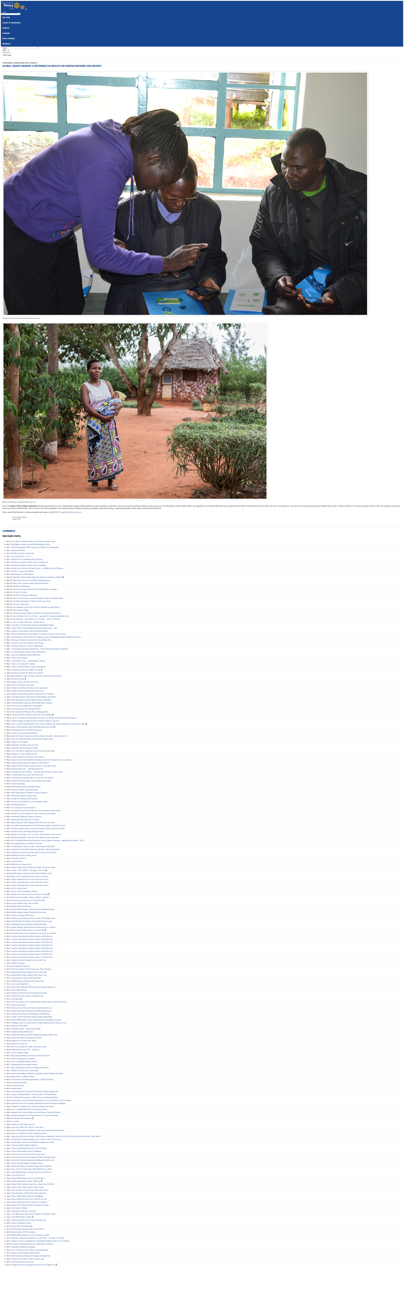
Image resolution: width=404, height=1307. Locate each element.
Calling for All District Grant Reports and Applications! (29, 688)
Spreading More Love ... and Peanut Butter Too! (27, 769)
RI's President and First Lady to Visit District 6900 (28, 900)
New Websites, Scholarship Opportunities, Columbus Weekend (32, 1079)
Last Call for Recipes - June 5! (21, 556)
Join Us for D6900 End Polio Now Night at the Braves (29, 1109)
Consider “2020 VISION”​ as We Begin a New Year (28, 870)
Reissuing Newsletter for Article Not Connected (27, 673)
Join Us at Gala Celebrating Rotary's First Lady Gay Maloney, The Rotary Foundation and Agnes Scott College (48, 724)
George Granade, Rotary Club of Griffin (24, 903)
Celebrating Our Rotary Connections (24, 1211)
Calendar (6, 33)
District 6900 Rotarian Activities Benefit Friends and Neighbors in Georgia (36, 1020)
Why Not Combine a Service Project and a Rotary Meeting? (31, 969)
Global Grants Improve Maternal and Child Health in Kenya (31, 1011)
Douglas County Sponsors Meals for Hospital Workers (30, 631)
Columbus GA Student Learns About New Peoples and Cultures (32, 1106)
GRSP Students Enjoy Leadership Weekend (25, 786)
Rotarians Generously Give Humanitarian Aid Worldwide (31, 1014)
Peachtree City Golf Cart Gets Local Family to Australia (29, 894)
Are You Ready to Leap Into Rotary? (23, 807)
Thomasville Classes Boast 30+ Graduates (25, 819)
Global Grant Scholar (19, 1005)
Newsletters (6, 52)
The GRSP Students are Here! (22, 1217)
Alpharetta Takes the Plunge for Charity (24, 748)
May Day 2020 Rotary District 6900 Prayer (26, 655)
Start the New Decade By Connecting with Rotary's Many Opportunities (36, 849)
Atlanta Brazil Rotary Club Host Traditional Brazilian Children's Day (34, 1035)
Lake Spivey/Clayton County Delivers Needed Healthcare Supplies (35, 589)
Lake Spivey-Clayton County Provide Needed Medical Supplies (33, 625)
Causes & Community (11, 23)
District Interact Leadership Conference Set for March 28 (30, 763)
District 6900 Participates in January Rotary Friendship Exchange (33, 909)
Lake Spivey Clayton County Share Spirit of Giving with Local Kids (33, 852)
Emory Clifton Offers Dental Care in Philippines (28, 1196)
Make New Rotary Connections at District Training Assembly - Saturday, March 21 (39, 736)
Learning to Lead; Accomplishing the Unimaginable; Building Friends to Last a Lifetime (40, 1241)
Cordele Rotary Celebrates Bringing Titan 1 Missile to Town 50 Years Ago (36, 1139)
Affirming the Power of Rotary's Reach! (24, 1064)
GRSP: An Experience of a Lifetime (23, 1058)
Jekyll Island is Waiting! (20, 1208)
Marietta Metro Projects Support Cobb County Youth (29, 972)
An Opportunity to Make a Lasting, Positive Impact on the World (32, 846)
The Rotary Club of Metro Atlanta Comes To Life (27, 1259)
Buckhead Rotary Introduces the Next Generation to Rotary (30, 1235)
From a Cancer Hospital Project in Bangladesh (26, 706)
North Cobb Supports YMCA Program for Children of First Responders (35, 547)
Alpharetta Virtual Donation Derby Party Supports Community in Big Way (37, 577)
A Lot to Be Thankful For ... (21, 984)
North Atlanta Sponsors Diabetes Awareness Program (29, 792)
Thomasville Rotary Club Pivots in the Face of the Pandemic (32, 715)
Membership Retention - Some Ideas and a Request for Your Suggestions (35, 837)
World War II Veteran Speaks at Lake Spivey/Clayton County (31, 921)
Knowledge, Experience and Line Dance (24, 745)
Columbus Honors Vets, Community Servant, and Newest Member (33, 933)
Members (6, 44)
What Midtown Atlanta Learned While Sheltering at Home (30, 544)
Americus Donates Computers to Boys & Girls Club (28, 960)
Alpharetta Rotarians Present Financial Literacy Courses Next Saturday (34, 1115)
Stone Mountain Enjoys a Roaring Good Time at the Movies (31, 1172)
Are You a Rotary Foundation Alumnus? (24, 891)
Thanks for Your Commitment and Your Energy (27, 559)
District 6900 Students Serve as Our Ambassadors (28, 1178)
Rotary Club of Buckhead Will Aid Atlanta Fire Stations (30, 1205)
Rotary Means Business (19, 990)
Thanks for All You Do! (19, 1043)
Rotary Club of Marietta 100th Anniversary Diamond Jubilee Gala (33, 987)
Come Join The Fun (18, 1175)
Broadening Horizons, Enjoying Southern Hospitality (29, 924)
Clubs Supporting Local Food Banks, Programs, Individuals (31, 700)
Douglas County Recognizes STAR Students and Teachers (31, 781)
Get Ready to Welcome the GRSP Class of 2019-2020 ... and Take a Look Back (37, 1238)
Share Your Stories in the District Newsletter (26, 1037)
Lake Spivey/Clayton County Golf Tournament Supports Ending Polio (34, 1091)
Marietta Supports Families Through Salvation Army (28, 912)
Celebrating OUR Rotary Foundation (23, 1247)
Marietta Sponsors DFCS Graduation (23, 1232)
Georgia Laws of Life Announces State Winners (28, 643)
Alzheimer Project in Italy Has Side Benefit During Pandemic (31, 703)
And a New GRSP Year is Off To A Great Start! (27, 1127)
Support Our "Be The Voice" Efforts (24, 1040)
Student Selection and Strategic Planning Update (27, 831)
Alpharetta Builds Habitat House (22, 1031)
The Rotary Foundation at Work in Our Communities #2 (29, 562)
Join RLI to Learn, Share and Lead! (23, 1124)
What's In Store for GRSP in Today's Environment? (29, 667)
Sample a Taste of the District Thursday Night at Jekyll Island (32, 1017)
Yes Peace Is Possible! (20, 592)
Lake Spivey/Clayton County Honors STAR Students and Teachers (33, 697)
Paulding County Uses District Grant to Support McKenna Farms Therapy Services (39, 1023)
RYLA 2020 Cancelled (19, 658)
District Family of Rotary (21, 610)
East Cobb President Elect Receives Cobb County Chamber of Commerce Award (38, 825)
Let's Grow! (15, 1121)
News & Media (9, 39)
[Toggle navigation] (26, 9)
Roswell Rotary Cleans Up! (21, 966)
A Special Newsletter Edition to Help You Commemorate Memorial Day (37, 613)
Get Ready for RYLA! (18, 804)
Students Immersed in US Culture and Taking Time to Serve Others (33, 867)
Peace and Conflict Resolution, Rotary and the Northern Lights (32, 739)
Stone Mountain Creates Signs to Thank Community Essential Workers (36, 607)
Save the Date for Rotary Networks (22, 1262)
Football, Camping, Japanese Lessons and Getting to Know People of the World (37, 828)
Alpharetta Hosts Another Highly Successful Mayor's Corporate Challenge (36, 1112)
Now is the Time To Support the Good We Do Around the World (33, 751)
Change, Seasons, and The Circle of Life (24, 682)
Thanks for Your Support (19, 742)
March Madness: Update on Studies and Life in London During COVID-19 (36, 676)
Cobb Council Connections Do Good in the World (28, 1154)
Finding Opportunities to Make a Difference (26, 1181)
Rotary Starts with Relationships (22, 1226)
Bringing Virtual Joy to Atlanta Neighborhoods (27, 646)
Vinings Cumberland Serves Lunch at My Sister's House (29, 879)
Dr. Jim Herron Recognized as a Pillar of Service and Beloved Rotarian (34, 1097)
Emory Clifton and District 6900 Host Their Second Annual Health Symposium (37, 1130)
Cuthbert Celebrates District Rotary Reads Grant (27, 691)
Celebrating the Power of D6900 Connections (26, 730)
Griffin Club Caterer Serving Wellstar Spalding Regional (31, 580)
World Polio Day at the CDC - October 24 (25, 1049)
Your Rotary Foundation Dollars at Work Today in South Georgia (33, 541)
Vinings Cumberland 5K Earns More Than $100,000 (29, 1148)
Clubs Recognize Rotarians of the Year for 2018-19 (28, 1229)
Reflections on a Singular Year (21, 864)
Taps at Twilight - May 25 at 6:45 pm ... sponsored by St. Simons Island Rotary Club (41, 616)
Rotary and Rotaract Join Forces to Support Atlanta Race (30, 1067)
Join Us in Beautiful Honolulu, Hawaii (24, 1061)
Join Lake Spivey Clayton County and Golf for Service (30, 1190)
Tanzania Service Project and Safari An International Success (32, 1008)
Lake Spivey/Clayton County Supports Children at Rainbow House (33, 1157)
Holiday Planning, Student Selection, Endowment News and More (33, 927)
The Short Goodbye (18, 679)
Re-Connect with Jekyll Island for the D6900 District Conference (32, 1244)
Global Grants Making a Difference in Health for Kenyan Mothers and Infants (37, 1073)
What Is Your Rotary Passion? (21, 1223)
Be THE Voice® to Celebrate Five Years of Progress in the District (33, 813)
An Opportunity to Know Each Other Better (26, 978)
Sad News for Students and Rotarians (25, 595)
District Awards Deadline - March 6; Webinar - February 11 (31, 897)
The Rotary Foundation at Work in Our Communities (28, 565)
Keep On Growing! (17, 1085)
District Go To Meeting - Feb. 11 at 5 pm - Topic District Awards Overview (36, 834)
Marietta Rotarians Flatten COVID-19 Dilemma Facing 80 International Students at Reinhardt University (46, 637)
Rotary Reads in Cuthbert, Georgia (22, 1076)
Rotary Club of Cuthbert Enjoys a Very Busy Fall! (28, 930)
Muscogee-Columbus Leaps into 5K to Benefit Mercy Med (31, 640)
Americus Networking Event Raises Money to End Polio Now (32, 936)
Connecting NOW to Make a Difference (24, 1145)
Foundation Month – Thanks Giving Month (26, 1029)
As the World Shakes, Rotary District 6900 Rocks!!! (29, 652)
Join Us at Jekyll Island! (19, 888)
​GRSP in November (18, 963)
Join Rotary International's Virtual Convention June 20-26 (32, 601)
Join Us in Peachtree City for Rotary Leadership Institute (29, 1250)
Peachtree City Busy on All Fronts (22, 553)
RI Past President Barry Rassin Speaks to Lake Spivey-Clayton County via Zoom (39, 634)
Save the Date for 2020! (19, 1082)
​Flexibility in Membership (21, 586)
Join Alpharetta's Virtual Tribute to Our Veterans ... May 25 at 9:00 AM (36, 619)
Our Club (6, 18)
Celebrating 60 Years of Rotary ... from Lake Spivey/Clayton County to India (36, 772)
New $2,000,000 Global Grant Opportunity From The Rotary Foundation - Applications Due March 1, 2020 (47, 840)
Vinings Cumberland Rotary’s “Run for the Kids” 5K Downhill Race (34, 1094)
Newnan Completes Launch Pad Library (24, 789)
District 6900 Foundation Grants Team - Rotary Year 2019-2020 (33, 1184)
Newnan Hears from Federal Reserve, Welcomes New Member (32, 778)
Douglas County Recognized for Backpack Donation (29, 993)
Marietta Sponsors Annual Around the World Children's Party (31, 873)
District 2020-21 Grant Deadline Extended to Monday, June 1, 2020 (34, 628)
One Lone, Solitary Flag (21, 604)
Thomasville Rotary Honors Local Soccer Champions (29, 1202)
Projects (6, 28)
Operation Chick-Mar (18, 550)
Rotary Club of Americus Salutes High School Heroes (31, 583)
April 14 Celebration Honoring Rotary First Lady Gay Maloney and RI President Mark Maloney (44, 718)
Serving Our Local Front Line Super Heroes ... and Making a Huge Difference (37, 568)
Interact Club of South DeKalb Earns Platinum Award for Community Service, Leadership (41, 760)
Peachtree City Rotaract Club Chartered (24, 798)
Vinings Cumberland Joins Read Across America (27, 757)
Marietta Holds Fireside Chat (21, 906)
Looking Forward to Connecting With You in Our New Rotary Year (33, 1265)
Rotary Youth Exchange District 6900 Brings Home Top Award (32, 727)
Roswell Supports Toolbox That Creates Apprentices (29, 1193)
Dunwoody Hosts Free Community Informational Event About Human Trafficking (38, 1103)
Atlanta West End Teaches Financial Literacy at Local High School (33, 766)
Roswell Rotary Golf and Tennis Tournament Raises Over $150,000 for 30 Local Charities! (41, 1100)
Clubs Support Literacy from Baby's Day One (26, 843)
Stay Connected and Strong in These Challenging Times (30, 712)
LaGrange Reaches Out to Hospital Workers (26, 709)
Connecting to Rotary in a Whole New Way (26, 670)
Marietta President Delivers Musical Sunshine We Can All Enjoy (32, 694)
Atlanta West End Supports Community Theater (27, 1163)
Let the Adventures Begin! (20, 1052)
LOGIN (4, 12)
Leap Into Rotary (16, 861)
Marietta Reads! (16, 1088)
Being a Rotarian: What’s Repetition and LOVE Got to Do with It (33, 822)
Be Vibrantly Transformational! (21, 1118)
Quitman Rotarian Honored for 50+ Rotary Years (28, 981)
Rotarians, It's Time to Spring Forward (24, 754)
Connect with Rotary (18, 783)
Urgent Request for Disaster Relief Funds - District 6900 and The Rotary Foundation (40, 649)
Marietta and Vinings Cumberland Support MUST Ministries (31, 1166)
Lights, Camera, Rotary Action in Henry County (28, 1187)
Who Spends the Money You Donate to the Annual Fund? (30, 1055)
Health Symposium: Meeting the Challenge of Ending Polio (30, 1256)
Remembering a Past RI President (22, 574)
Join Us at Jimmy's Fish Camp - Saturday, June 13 (28, 622)
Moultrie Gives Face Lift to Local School (24, 1070)
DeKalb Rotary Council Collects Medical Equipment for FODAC (33, 1142)
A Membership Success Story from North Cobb (27, 775)
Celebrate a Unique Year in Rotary (22, 571)
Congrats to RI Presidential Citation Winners (25, 1253)
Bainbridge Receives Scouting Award (23, 855)
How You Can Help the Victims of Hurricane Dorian (28, 1046)
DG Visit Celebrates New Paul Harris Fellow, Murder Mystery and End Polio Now (39, 1002)
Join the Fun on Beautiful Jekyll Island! (24, 733)
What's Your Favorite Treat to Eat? (22, 685)
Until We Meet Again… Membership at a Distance (28, 661)
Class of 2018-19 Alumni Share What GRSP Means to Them (31, 1169)
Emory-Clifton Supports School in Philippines (26, 1151)
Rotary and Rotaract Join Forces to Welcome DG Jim (29, 1199)
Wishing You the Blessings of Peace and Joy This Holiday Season (33, 918)
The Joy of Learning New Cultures (23, 664)
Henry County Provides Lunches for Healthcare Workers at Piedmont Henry (38, 598)
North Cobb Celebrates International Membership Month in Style (32, 1160)
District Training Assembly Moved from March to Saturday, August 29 (35, 721)
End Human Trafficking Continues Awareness (26, 816)
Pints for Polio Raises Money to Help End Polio (27, 996)
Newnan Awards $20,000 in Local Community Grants (29, 801)
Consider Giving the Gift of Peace (22, 915)
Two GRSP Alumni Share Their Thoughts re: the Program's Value (34, 1214)
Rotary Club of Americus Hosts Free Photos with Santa (29, 876)
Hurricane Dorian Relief (20, 1026)
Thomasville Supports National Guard (24, 795)
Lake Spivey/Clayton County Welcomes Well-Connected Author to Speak (35, 810)
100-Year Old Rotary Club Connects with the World (29, 1220)
